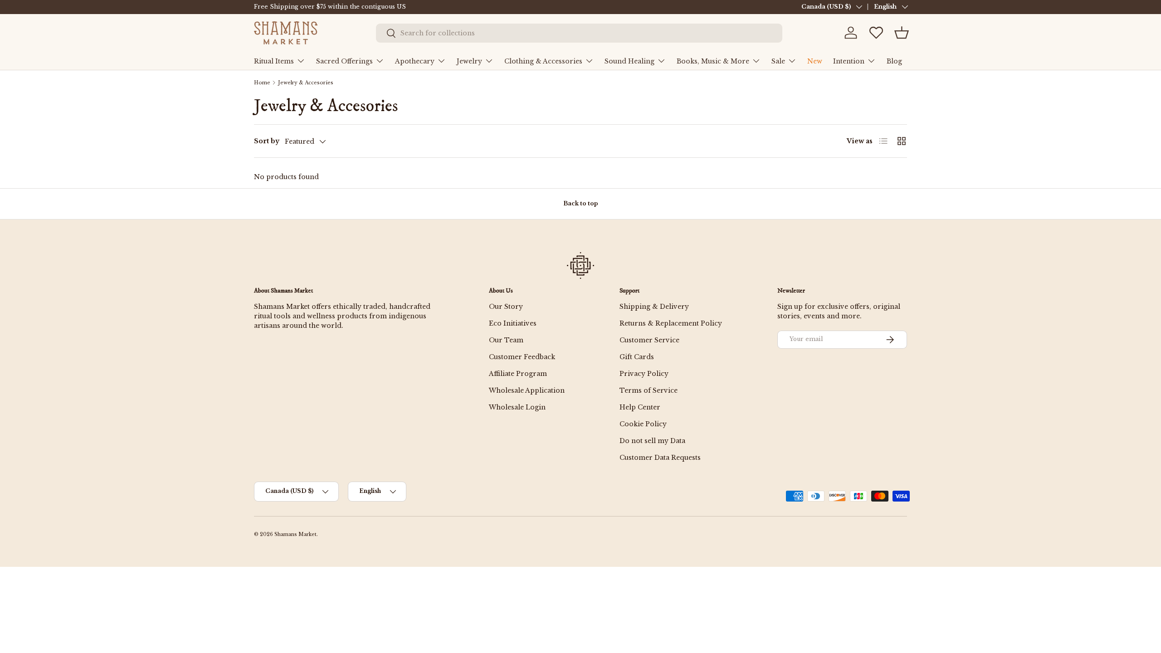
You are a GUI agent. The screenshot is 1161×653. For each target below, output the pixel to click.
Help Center (640, 407)
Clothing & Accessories (543, 61)
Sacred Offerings (344, 61)
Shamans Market (295, 534)
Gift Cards (637, 357)
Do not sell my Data (652, 441)
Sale (778, 61)
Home (262, 83)
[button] (902, 33)
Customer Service (649, 340)
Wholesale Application (527, 390)
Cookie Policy (643, 424)
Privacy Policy (644, 374)
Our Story (506, 306)
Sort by (266, 141)
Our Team (506, 340)
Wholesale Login (517, 407)
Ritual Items (274, 61)
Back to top (580, 203)
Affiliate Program (518, 374)
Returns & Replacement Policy (671, 323)
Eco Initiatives (513, 323)
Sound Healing (629, 61)
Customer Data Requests (660, 457)
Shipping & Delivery (654, 306)
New (814, 61)
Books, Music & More (713, 61)
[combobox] (579, 33)
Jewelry (469, 61)
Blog (894, 61)
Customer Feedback (522, 357)
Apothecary (414, 61)
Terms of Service (649, 390)
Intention (848, 61)
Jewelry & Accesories (305, 83)
